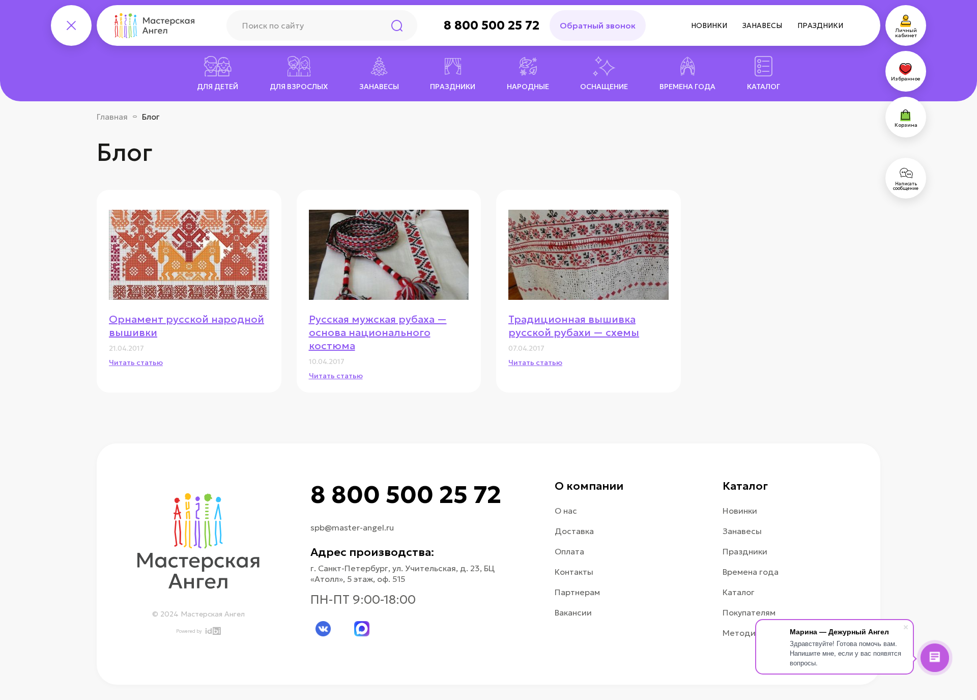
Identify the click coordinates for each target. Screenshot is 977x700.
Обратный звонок (598, 25)
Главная (112, 116)
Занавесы (762, 25)
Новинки (709, 25)
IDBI (212, 631)
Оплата (569, 551)
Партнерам (577, 592)
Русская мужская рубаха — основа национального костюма (378, 332)
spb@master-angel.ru (352, 527)
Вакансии (573, 612)
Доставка (574, 531)
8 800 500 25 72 (491, 25)
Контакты (574, 572)
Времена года (751, 572)
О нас (566, 511)
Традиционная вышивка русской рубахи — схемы (573, 326)
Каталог (739, 592)
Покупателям (749, 612)
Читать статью (136, 362)
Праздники (820, 25)
